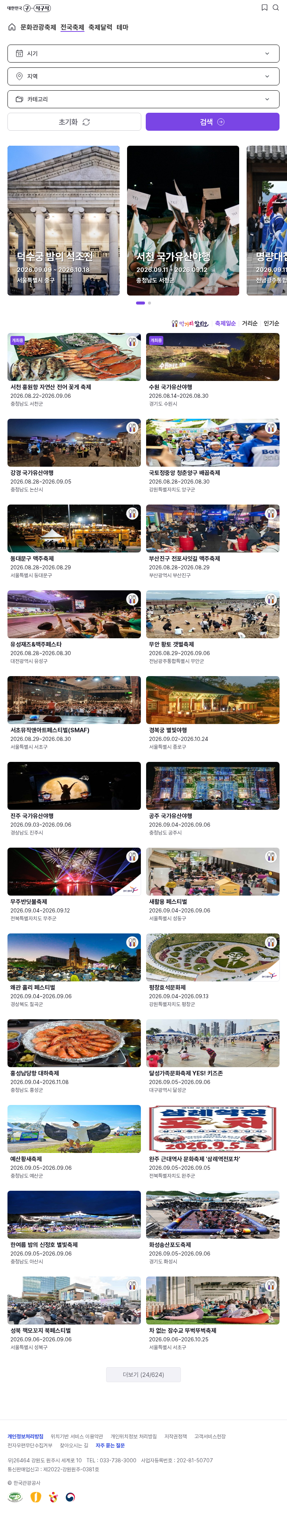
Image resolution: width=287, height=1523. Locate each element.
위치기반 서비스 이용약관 (77, 1436)
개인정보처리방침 (25, 1436)
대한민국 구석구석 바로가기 (29, 8)
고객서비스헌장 (210, 1436)
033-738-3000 (118, 1460)
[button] (140, 303)
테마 (123, 27)
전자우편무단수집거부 (29, 1445)
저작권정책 (175, 1436)
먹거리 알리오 (190, 323)
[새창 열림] (15, 1497)
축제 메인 (11, 26)
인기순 (272, 323)
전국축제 (72, 27)
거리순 (250, 323)
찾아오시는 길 (74, 1445)
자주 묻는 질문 (110, 1445)
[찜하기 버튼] (264, 7)
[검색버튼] (276, 7)
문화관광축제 (38, 27)
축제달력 (100, 27)
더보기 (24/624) (143, 1374)
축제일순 (225, 323)
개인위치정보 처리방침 (134, 1436)
